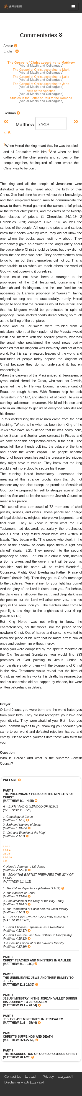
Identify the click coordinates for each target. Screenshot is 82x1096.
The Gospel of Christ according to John (41, 84)
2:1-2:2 (6, 846)
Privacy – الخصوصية (58, 1076)
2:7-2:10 (7, 857)
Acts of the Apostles (41, 91)
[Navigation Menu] (73, 6)
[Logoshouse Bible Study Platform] (17, 6)
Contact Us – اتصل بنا (20, 1076)
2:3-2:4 (6, 850)
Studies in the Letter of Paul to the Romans (41, 98)
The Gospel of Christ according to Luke (41, 76)
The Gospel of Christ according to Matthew (41, 62)
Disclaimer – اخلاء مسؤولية (24, 1082)
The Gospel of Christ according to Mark (41, 69)
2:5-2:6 (6, 853)
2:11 (5, 861)
